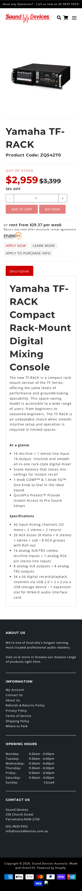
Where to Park (17, 726)
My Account (15, 690)
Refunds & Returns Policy (25, 705)
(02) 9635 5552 (17, 826)
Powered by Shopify (51, 868)
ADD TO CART (21, 209)
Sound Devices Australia (50, 863)
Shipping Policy (17, 721)
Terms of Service (18, 716)
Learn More (44, 245)
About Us (13, 700)
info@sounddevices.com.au (27, 831)
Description (20, 271)
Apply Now (16, 245)
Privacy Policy (16, 710)
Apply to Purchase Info (28, 253)
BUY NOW (52, 209)
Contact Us (14, 695)
